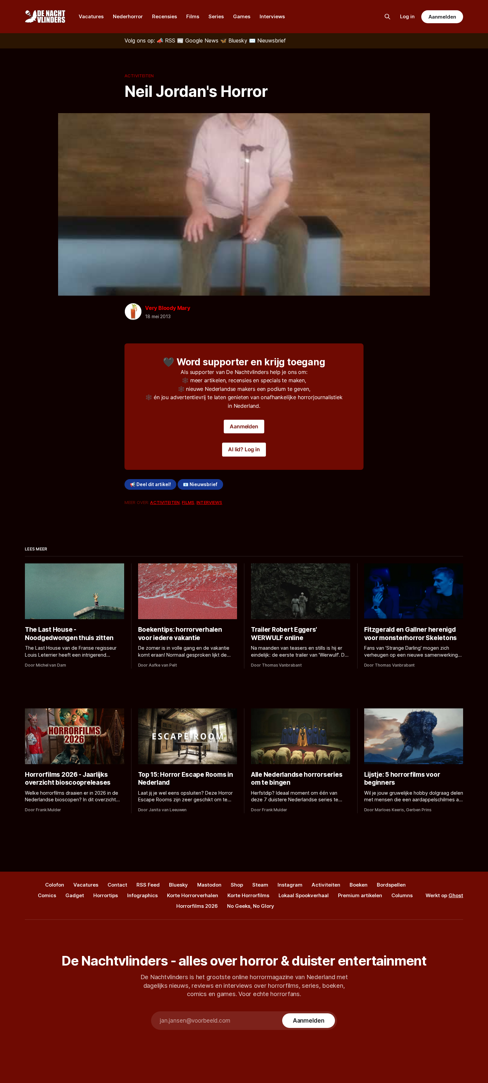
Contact (117, 885)
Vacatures (91, 16)
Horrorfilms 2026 (197, 906)
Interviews (272, 16)
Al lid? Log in (244, 449)
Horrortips (105, 895)
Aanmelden (442, 17)
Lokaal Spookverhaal (304, 895)
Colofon (54, 885)
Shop (237, 885)
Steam (260, 885)
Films (192, 16)
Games (241, 16)
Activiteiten (139, 75)
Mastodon (209, 885)
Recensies (164, 16)
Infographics (142, 895)
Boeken (358, 885)
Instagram (290, 885)
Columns (402, 895)
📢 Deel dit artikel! (150, 484)
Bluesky (178, 885)
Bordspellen (391, 885)
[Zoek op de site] (387, 16)
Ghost (455, 895)
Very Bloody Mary (167, 308)
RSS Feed (148, 885)
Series (216, 16)
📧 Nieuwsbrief (200, 484)
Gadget (74, 895)
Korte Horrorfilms (248, 895)
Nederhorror (128, 16)
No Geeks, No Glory (250, 906)
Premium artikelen (360, 895)
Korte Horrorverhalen (192, 895)
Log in (407, 16)
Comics (47, 895)
